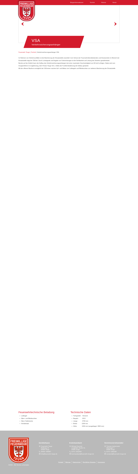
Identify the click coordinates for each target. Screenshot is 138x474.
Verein (114, 2)
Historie (103, 2)
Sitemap (68, 462)
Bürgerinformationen (76, 2)
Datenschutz (77, 462)
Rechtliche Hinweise (89, 462)
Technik (92, 2)
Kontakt (60, 462)
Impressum (101, 462)
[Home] (28, 10)
